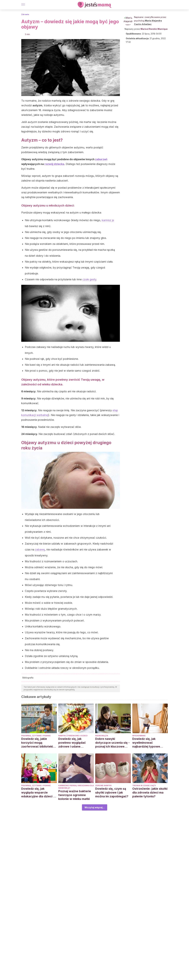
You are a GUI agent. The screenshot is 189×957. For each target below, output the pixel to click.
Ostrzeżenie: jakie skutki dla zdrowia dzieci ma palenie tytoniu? (149, 792)
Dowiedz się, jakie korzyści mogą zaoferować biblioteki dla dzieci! (37, 742)
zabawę (40, 549)
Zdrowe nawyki (103, 785)
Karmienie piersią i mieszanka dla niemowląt (76, 786)
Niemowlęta (101, 736)
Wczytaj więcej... (94, 807)
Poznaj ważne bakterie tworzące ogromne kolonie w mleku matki (74, 795)
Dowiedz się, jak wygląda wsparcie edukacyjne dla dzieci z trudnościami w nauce (38, 792)
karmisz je (108, 220)
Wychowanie (139, 736)
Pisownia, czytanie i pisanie (36, 736)
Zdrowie (25, 14)
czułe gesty (89, 279)
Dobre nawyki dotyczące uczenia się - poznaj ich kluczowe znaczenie (112, 742)
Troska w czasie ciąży (144, 785)
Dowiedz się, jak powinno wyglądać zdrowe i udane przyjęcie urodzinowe (73, 742)
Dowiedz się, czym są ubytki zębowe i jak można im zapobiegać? (111, 792)
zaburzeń (101, 159)
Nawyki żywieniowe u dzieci (73, 736)
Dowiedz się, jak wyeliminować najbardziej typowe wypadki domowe (146, 742)
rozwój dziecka (54, 164)
